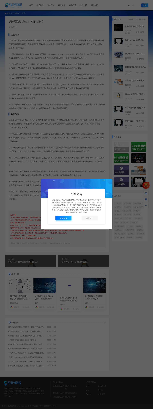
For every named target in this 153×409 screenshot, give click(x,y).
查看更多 (63, 218)
